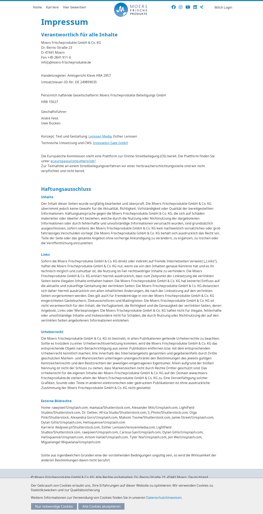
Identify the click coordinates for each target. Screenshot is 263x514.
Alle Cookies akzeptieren (101, 506)
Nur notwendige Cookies (54, 506)
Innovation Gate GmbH (110, 143)
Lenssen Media (100, 136)
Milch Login (223, 7)
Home (37, 7)
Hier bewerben (74, 7)
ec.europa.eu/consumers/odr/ (73, 161)
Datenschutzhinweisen (163, 497)
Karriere (52, 7)
